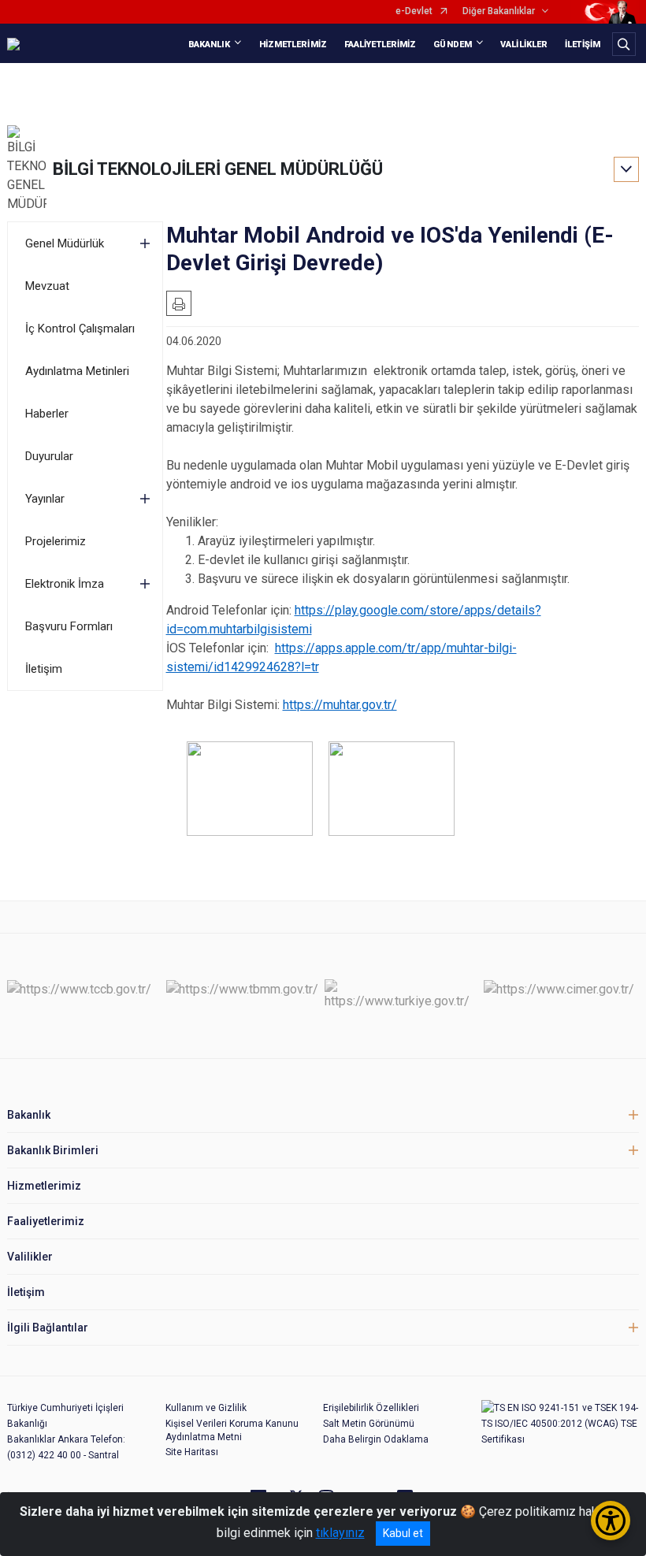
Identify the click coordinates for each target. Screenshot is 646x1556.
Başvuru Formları (69, 626)
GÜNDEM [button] (452, 44)
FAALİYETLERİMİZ (380, 44)
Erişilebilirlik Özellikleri (371, 1407)
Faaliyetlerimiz (45, 1221)
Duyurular (49, 456)
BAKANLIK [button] (209, 44)
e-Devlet (414, 11)
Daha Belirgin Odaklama (376, 1439)
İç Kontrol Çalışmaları (80, 328)
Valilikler (30, 1256)
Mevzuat (47, 286)
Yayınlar (45, 499)
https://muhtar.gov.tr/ (340, 704)
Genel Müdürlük (64, 243)
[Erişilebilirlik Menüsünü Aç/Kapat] (610, 1520)
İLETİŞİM (582, 44)
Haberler (47, 414)
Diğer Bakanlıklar (498, 11)
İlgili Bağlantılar (47, 1327)
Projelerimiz (55, 541)
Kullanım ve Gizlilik (206, 1407)
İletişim (43, 669)
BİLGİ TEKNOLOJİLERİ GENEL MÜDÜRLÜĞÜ (218, 169)
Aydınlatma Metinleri (77, 371)
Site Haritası (191, 1452)
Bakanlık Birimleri (52, 1150)
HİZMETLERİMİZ (293, 44)
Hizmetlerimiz (44, 1185)
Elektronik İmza (64, 584)
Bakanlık (28, 1115)
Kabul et (403, 1533)
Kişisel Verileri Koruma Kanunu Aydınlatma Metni (232, 1430)
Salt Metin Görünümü (368, 1423)
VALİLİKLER (524, 44)
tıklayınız (340, 1532)
